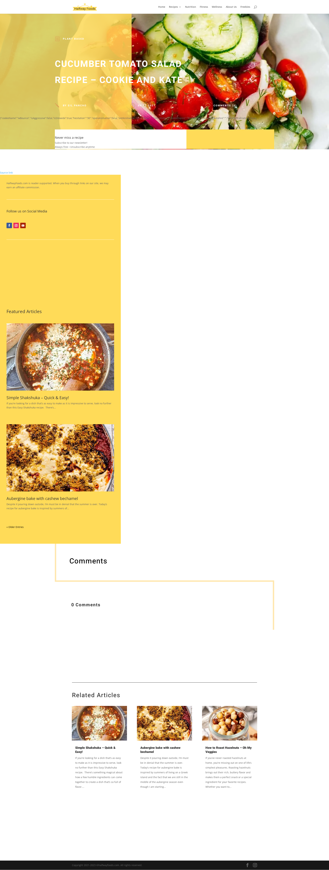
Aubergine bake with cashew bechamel (42, 498)
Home (161, 7)
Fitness (204, 7)
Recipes (173, 7)
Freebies (245, 7)
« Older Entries (15, 527)
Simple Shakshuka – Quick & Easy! (38, 397)
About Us (231, 7)
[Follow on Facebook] (9, 225)
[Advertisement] (60, 274)
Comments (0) (225, 105)
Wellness (217, 7)
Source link (6, 172)
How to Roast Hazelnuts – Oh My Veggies (228, 750)
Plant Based (73, 39)
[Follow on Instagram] (16, 225)
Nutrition (190, 7)
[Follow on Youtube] (23, 225)
